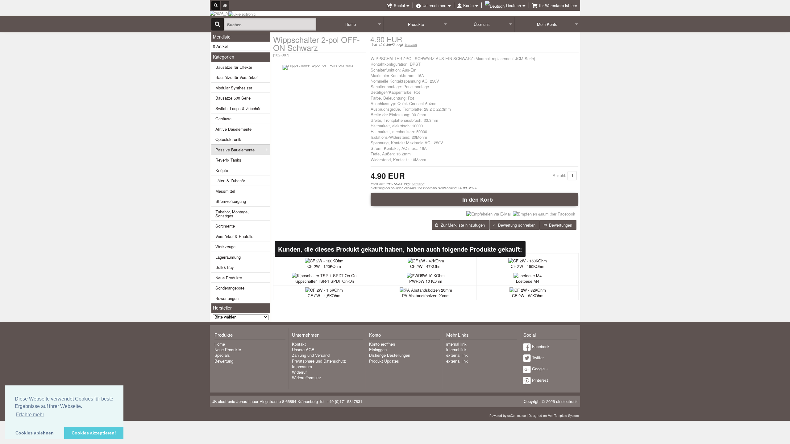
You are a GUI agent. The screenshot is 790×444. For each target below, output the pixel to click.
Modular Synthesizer (233, 88)
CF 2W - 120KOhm (324, 266)
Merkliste (222, 37)
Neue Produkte (228, 278)
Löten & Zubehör (230, 180)
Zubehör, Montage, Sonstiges (232, 214)
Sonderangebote (229, 288)
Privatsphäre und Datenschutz (319, 361)
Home (350, 24)
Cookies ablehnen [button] (34, 432)
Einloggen (378, 349)
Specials (222, 355)
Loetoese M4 (527, 281)
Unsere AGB (303, 349)
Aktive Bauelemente (233, 129)
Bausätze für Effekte (233, 67)
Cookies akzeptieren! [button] (94, 432)
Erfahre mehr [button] (30, 414)
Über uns (482, 24)
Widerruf (299, 372)
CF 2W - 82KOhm (527, 295)
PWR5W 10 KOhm (425, 281)
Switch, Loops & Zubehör (237, 108)
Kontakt (299, 344)
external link (457, 355)
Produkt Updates (384, 361)
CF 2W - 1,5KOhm (324, 295)
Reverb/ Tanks (228, 160)
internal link (456, 344)
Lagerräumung (228, 257)
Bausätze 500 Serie (233, 98)
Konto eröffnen (382, 344)
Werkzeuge (225, 246)
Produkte (416, 24)
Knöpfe (221, 170)
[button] (474, 199)
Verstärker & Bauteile (234, 236)
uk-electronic (567, 401)
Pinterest (540, 380)
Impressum (302, 366)
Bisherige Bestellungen (389, 355)
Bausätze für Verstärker (236, 77)
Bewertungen (227, 298)
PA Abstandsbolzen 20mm (426, 295)
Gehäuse (223, 118)
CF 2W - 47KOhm (426, 266)
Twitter (538, 357)
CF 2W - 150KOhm (527, 266)
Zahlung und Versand (311, 355)
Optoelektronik (228, 139)
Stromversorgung (230, 201)
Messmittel (225, 191)
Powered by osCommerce (507, 415)
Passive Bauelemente (235, 150)
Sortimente (225, 226)
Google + (540, 369)
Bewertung (223, 361)
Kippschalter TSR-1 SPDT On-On (324, 281)
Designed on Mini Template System (554, 415)
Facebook (541, 346)
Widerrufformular (306, 377)
